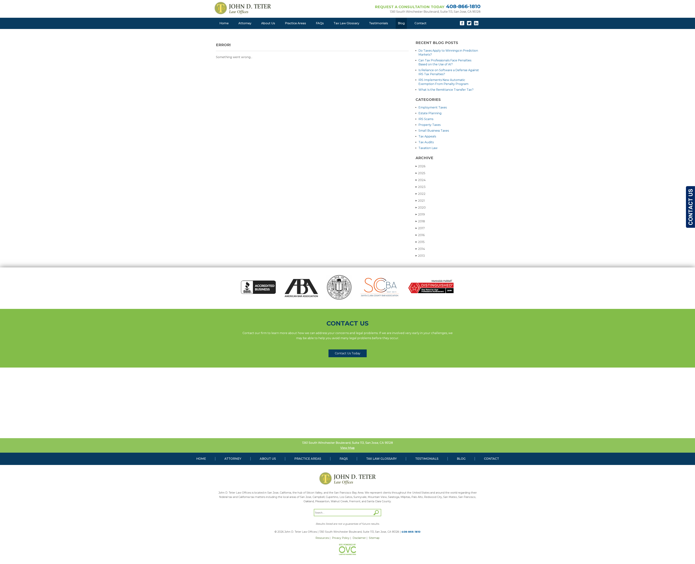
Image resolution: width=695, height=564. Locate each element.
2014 (420, 249)
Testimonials (378, 23)
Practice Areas (295, 23)
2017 (420, 228)
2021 (420, 200)
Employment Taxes (432, 107)
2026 (420, 166)
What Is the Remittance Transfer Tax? (445, 89)
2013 (420, 255)
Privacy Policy (340, 538)
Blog (401, 23)
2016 (420, 235)
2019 (420, 214)
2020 (421, 207)
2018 (420, 221)
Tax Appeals (427, 136)
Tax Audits (426, 142)
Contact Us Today (347, 353)
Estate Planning (430, 113)
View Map (347, 448)
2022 (421, 194)
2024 (421, 180)
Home (224, 23)
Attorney (244, 23)
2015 (420, 242)
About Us (268, 23)
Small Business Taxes (433, 130)
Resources (322, 538)
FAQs (320, 23)
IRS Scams (425, 119)
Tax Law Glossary (346, 23)
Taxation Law (427, 148)
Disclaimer (359, 538)
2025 (420, 173)
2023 (421, 187)
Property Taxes (429, 125)
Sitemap (374, 538)
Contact (420, 23)
